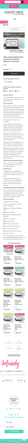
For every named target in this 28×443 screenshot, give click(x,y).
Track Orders (18, 343)
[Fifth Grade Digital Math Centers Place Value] (20, 318)
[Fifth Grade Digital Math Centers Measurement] (20, 294)
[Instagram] (13, 408)
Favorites (9, 348)
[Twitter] (10, 408)
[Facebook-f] (7, 408)
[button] (14, 19)
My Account (9, 343)
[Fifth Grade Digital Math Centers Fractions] (20, 250)
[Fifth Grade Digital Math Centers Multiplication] (8, 318)
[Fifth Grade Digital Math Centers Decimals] (8, 272)
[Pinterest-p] (16, 408)
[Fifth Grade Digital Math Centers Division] (20, 272)
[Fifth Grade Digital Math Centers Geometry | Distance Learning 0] (14, 43)
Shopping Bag (19, 349)
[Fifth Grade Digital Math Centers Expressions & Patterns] (8, 294)
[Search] (22, 2)
